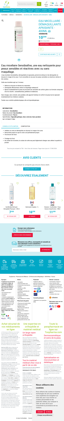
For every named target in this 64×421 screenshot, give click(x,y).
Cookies (20, 297)
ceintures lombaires (27, 341)
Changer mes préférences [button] (44, 415)
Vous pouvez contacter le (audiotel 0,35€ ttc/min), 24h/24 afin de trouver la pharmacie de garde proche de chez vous (23, 316)
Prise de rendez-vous (23, 283)
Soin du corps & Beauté (30, 10)
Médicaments (6, 10)
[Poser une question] (59, 54)
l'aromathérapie (54, 370)
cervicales (25, 344)
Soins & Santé (13, 10)
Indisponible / (50, 44)
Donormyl (3, 385)
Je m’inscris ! (46, 250)
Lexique (20, 286)
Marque (11, 14)
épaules (29, 344)
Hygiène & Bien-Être (37, 10)
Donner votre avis (31, 169)
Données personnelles (23, 295)
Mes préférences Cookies (24, 298)
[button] (62, 200)
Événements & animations (24, 285)
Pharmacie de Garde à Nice (24, 303)
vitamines (8, 390)
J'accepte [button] (40, 411)
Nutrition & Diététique (18, 10)
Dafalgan (11, 375)
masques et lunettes (27, 413)
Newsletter (4, 294)
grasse (16, 378)
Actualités (20, 282)
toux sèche (10, 378)
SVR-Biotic (49, 352)
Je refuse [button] (48, 411)
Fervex (13, 382)
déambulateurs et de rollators (29, 370)
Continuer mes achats (48, 54)
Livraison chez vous (54, 294)
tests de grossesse (16, 387)
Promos (60, 10)
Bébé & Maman (24, 10)
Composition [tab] (25, 126)
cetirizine (16, 380)
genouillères (36, 340)
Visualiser (12, 216)
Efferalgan (4, 375)
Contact (4, 295)
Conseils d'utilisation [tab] (10, 126)
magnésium (5, 389)
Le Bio (55, 10)
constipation (3, 380)
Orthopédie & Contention (44, 10)
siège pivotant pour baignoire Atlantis (30, 394)
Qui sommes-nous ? (6, 292)
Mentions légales (22, 294)
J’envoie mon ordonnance (22, 235)
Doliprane (13, 372)
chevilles (38, 344)
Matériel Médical (50, 10)
